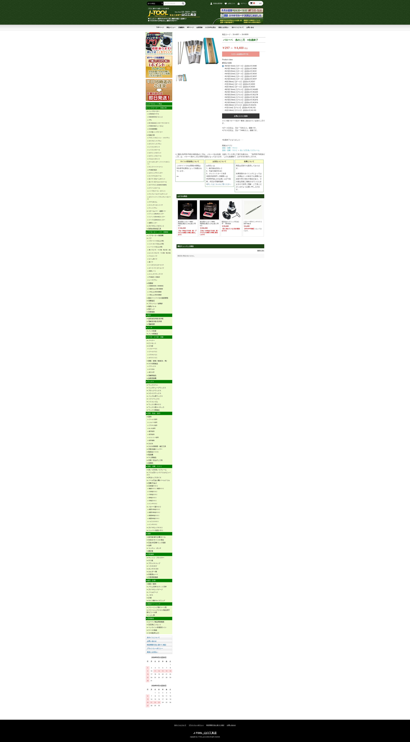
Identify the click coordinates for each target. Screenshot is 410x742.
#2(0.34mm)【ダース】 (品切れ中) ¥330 (240, 87)
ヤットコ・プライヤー (156, 558)
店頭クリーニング (153, 604)
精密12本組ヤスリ (154, 509)
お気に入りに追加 (241, 116)
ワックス (150, 382)
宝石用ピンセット (154, 625)
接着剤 (150, 463)
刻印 (150, 417)
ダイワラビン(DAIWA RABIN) (158, 185)
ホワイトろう (153, 357)
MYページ (190, 27)
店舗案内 (181, 27)
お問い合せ (250, 27)
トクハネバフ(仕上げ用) (156, 244)
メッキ (149, 327)
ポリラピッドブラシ (155, 141)
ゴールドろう (153, 351)
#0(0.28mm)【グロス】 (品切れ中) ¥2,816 (240, 105)
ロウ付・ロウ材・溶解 (155, 337)
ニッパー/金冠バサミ (155, 530)
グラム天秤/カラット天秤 (157, 587)
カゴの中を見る (210, 27)
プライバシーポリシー (155, 648)
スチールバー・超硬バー (157, 211)
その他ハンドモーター (156, 132)
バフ (150, 238)
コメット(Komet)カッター (157, 217)
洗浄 (149, 315)
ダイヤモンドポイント (156, 226)
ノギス (150, 595)
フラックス (152, 366)
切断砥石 (151, 301)
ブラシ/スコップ (154, 563)
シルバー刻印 (153, 422)
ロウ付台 (151, 369)
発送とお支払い (223, 27)
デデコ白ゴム (153, 202)
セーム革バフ (153, 259)
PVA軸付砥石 (153, 170)
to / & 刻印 (152, 428)
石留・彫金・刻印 (153, 413)
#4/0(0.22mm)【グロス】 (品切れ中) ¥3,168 (241, 97)
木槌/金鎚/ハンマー (155, 449)
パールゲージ (153, 592)
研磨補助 (151, 312)
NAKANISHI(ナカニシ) (156, 117)
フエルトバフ (153, 256)
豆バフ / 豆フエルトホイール (158, 182)
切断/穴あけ (152, 483)
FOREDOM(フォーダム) (156, 126)
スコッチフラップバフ (156, 274)
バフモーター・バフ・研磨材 (157, 232)
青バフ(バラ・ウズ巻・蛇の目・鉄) (160, 250)
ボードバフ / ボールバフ (156, 268)
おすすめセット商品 (154, 104)
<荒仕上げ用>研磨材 (155, 295)
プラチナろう (153, 355)
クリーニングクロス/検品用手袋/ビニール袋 (158, 611)
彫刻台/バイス (153, 452)
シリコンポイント (154, 147)
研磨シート (152, 271)
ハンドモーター (154, 111)
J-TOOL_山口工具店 (205, 733)
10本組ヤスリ (153, 494)
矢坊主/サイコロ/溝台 (156, 540)
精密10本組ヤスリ (154, 512)
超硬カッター (153, 223)
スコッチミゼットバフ (156, 205)
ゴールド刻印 (153, 419)
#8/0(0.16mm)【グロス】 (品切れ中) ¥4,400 (241, 89)
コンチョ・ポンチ (154, 548)
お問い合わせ (152, 641)
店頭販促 (150, 618)
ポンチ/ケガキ (153, 569)
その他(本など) (153, 633)
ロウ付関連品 (153, 364)
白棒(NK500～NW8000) (156, 286)
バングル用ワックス (155, 396)
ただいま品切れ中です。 (240, 54)
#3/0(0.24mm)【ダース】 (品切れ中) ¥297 (241, 76)
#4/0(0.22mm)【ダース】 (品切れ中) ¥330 (241, 74)
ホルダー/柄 (152, 572)
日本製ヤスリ (153, 486)
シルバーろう (153, 348)
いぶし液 (151, 615)
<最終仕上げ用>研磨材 (156, 289)
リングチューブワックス (157, 388)
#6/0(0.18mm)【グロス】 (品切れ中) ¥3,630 (241, 92)
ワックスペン (153, 385)
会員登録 (199, 27)
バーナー (151, 340)
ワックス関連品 (154, 410)
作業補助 (150, 554)
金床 (150, 545)
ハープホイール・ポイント (157, 191)
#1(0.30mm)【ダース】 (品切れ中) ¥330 (240, 84)
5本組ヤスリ (153, 500)
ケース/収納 (152, 630)
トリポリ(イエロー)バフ (156, 265)
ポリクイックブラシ (155, 144)
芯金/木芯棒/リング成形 (157, 543)
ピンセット (152, 343)
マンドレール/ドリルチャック (158, 194)
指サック (151, 309)
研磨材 (150, 283)
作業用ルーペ (153, 574)
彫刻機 (150, 455)
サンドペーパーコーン (156, 167)
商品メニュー (171, 27)
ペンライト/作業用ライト (157, 627)
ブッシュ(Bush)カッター (156, 214)
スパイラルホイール (155, 176)
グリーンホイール (154, 188)
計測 (150, 598)
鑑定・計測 (151, 580)
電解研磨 (151, 324)
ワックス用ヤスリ (154, 404)
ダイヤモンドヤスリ (155, 528)
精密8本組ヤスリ (154, 515)
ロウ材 (150, 346)
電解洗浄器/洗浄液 (155, 321)
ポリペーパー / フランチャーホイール (159, 198)
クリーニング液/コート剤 (157, 607)
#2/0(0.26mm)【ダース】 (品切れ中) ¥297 (241, 79)
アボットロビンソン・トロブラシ (159, 138)
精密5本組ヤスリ (154, 518)
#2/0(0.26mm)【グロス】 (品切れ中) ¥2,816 (241, 102)
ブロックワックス (154, 391)
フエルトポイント (154, 159)
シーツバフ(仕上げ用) (155, 247)
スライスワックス (154, 393)
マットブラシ (153, 208)
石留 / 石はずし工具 (155, 460)
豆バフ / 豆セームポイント (157, 179)
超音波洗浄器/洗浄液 (155, 319)
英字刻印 (151, 434)
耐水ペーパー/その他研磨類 (158, 298)
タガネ (150, 444)
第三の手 (151, 372)
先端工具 (151, 135)
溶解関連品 (152, 375)
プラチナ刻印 (153, 425)
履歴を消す (260, 250)
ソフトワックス (154, 399)
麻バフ (151, 262)
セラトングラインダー (156, 173)
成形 (149, 534)
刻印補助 (151, 440)
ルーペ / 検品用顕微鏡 (156, 622)
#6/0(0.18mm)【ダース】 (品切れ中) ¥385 (241, 69)
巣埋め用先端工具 (154, 229)
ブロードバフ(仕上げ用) (156, 241)
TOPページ (160, 27)
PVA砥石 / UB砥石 (154, 277)
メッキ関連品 (153, 334)
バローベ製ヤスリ (154, 507)
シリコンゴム (153, 402)
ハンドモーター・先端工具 (157, 108)
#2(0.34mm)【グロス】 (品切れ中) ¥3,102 (240, 110)
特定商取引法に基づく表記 (156, 645)
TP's (150, 120)
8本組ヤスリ (153, 497)
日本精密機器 (153, 129)
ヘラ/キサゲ (152, 566)
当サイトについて (238, 27)
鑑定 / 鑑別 (152, 584)
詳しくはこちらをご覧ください (219, 184)
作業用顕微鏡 (153, 577)
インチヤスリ (153, 503)
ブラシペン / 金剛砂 (155, 304)
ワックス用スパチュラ (156, 407)
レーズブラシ (153, 280)
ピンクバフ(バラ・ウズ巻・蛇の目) (160, 253)
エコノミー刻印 (154, 437)
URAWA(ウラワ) (154, 114)
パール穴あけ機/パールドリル (159, 480)
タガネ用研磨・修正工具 (157, 446)
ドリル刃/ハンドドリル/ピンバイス (158, 474)
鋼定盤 (150, 551)
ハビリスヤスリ (154, 521)
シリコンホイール (154, 150)
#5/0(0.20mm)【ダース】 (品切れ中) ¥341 (241, 71)
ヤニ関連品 (152, 457)
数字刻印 (151, 431)
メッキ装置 (152, 331)
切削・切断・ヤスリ (154, 466)
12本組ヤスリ (153, 491)
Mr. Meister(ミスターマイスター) (159, 123)
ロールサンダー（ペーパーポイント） (158, 163)
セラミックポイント (155, 153)
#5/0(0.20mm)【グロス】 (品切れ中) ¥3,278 (241, 95)
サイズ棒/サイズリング (156, 601)
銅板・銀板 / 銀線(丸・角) (157, 361)
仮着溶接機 (152, 378)
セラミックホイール (155, 156)
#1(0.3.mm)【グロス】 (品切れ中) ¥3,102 (240, 108)
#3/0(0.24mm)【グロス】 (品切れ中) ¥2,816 (241, 100)
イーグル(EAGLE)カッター (157, 220)
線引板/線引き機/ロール (157, 537)
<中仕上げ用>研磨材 (155, 292)
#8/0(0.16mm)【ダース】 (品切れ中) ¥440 (241, 66)
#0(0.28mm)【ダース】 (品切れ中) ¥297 (240, 82)
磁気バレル (152, 306)
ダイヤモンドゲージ (155, 589)
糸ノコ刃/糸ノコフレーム (157, 470)
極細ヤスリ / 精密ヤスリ (156, 488)
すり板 (150, 560)
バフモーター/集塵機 (155, 235)
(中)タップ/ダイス (154, 478)
